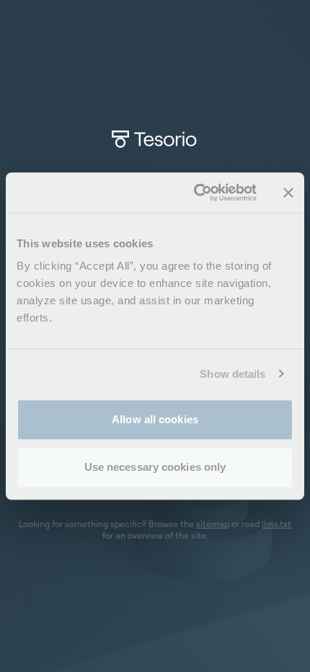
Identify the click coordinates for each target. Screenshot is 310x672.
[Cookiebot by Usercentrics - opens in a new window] (195, 192)
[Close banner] (288, 192)
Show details (232, 374)
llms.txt (276, 523)
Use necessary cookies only (155, 467)
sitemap (212, 523)
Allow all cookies (155, 419)
